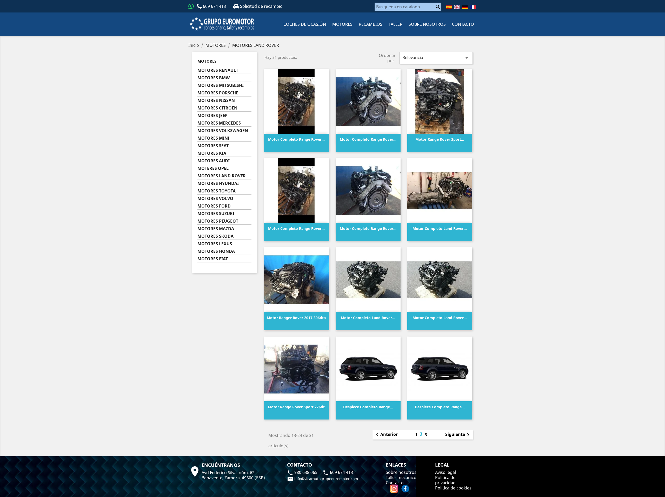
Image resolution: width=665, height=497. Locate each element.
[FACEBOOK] (405, 489)
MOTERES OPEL (213, 168)
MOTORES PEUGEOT (217, 221)
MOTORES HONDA (216, 251)
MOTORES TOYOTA (216, 191)
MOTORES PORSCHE (217, 93)
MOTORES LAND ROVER (221, 176)
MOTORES (342, 24)
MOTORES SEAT (213, 146)
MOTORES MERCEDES (219, 123)
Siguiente (458, 435)
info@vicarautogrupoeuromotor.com (322, 478)
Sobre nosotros (427, 24)
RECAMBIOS (370, 24)
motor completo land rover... (440, 228)
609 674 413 (214, 6)
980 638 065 (302, 472)
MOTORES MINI (213, 138)
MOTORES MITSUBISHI (220, 85)
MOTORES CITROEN (217, 108)
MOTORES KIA (211, 153)
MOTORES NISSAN (216, 100)
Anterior (386, 435)
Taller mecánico (401, 477)
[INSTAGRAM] (394, 489)
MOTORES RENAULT (217, 70)
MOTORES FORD (214, 206)
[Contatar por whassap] (191, 6)
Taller (395, 24)
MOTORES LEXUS (214, 244)
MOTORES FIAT (212, 259)
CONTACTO (463, 24)
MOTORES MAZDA (215, 228)
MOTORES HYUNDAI (218, 183)
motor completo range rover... (296, 139)
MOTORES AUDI (213, 161)
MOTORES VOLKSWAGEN (222, 130)
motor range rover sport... (439, 139)
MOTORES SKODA (215, 236)
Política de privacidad (445, 480)
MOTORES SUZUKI (215, 213)
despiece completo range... (368, 406)
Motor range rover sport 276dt (296, 406)
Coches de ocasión (304, 24)
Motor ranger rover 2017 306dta (296, 317)
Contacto (395, 483)
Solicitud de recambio (261, 6)
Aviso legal (445, 472)
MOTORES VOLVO (215, 198)
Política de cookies (453, 488)
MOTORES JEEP (212, 115)
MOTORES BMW (213, 78)
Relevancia (436, 58)
